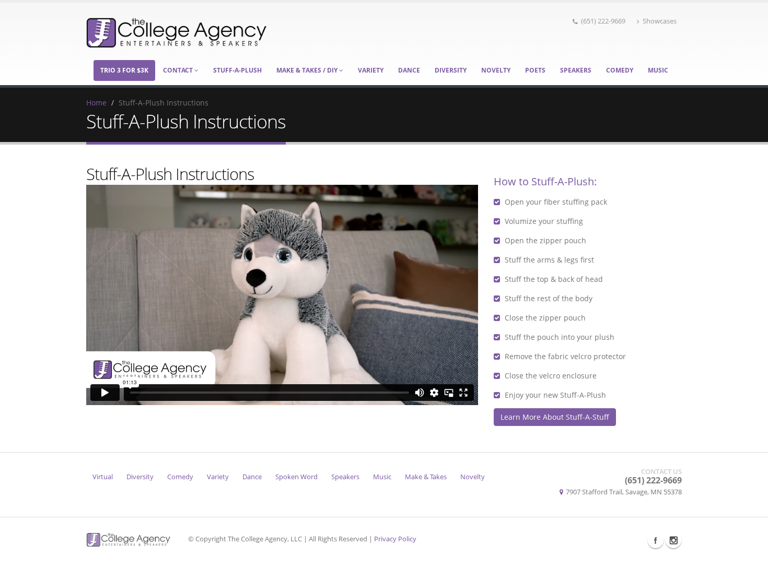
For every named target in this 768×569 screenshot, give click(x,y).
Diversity (451, 70)
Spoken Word (296, 476)
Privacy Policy (395, 539)
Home (96, 103)
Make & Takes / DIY (307, 70)
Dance (409, 70)
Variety (370, 70)
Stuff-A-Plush (237, 70)
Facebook (656, 540)
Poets (535, 70)
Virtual (102, 476)
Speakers (575, 70)
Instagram (673, 540)
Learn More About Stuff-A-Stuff (555, 417)
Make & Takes (426, 476)
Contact (178, 70)
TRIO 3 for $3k (124, 70)
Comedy (619, 70)
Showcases (660, 21)
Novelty (495, 70)
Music (658, 70)
